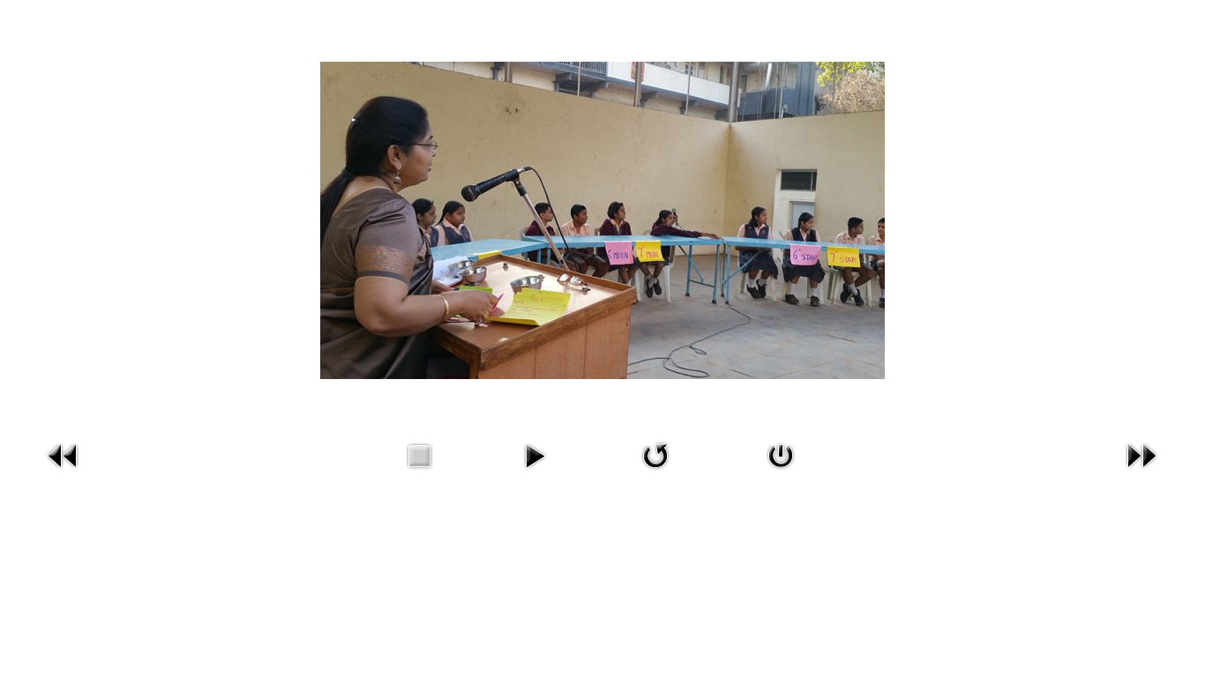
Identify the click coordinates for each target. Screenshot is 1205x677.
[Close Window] (781, 453)
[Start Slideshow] (534, 453)
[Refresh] (655, 453)
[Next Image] (1141, 453)
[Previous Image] (63, 453)
